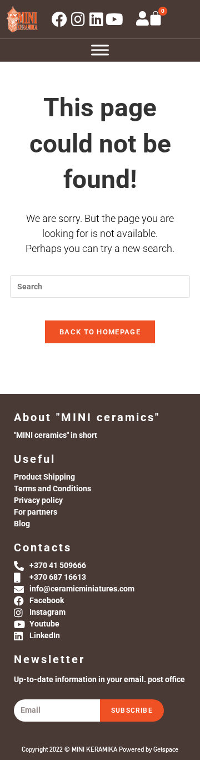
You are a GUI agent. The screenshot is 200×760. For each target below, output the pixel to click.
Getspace (165, 749)
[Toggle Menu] (100, 50)
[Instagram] (78, 19)
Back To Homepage (100, 332)
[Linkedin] (96, 19)
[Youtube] (114, 19)
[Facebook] (59, 19)
